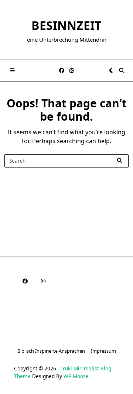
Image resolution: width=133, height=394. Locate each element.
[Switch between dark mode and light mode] (111, 70)
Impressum (103, 351)
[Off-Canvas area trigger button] (12, 70)
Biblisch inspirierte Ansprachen (51, 351)
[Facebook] (61, 71)
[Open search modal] (121, 70)
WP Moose (76, 376)
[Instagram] (71, 71)
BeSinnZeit (66, 25)
